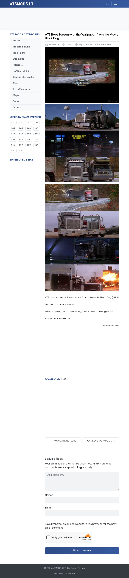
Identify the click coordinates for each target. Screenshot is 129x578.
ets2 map (58, 573)
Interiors (18, 65)
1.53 (21, 139)
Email (49, 507)
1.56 (13, 145)
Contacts (71, 568)
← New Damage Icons (63, 440)
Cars (15, 83)
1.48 (13, 134)
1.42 (28, 122)
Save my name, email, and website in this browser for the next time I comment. (81, 525)
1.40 (13, 122)
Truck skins (19, 52)
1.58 (29, 145)
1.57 (21, 145)
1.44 (13, 128)
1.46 (29, 128)
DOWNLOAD (52, 379)
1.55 (36, 139)
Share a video (105, 44)
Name (49, 495)
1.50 (29, 134)
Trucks (16, 40)
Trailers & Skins (21, 46)
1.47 (37, 128)
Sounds (17, 101)
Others (17, 107)
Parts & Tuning (21, 70)
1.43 (36, 122)
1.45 (21, 128)
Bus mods (18, 58)
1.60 (13, 150)
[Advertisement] (64, 19)
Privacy (81, 568)
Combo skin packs (23, 77)
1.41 (20, 122)
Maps (16, 95)
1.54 (29, 139)
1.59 (37, 145)
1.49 (21, 134)
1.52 (13, 139)
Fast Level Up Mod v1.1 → (101, 440)
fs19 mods (70, 573)
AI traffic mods (21, 89)
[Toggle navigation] (115, 3)
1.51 (36, 134)
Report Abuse (85, 44)
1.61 (20, 150)
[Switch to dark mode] (107, 3)
